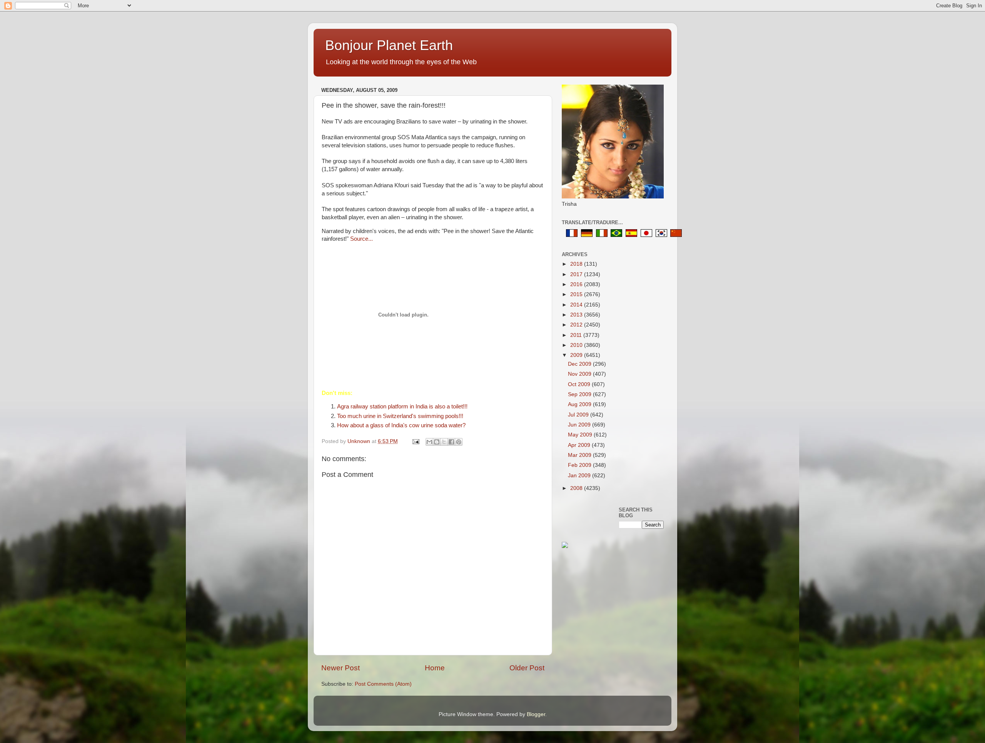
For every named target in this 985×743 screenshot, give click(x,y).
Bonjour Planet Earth (389, 45)
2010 (577, 345)
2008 (577, 488)
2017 (577, 274)
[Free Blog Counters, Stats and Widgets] (565, 546)
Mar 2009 (580, 455)
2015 (577, 294)
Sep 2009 (580, 394)
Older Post (526, 668)
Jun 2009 (580, 425)
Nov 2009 (580, 374)
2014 (577, 305)
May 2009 (581, 435)
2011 (576, 335)
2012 (577, 325)
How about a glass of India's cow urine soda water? (401, 425)
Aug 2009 (580, 404)
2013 (577, 315)
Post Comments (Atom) (383, 684)
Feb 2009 (580, 465)
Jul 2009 (579, 415)
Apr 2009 (580, 445)
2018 (577, 264)
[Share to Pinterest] (458, 442)
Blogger (536, 714)
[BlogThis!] (437, 442)
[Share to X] (444, 442)
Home (435, 668)
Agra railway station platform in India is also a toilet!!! (402, 406)
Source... (361, 239)
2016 (577, 284)
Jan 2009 (580, 475)
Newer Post (340, 668)
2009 (577, 355)
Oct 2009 (580, 384)
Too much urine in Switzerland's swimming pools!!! (400, 416)
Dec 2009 (580, 364)
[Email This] (429, 442)
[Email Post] (415, 441)
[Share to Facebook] (451, 442)
